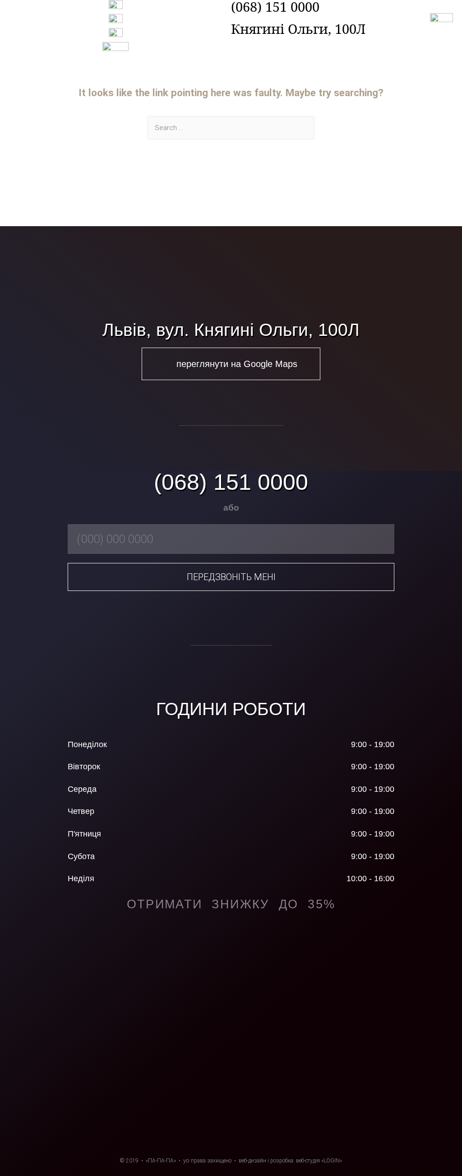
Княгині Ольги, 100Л (298, 28)
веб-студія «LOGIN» (319, 1160)
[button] (231, 364)
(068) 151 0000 (231, 482)
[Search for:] (231, 128)
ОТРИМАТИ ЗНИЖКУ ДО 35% (231, 904)
